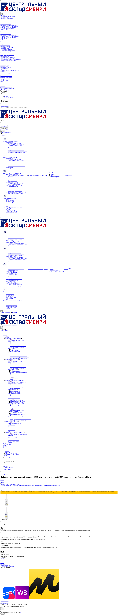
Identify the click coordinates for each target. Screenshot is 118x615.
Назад (8, 336)
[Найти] (1, 14)
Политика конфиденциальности (7, 566)
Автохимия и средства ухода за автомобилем (17, 434)
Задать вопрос (4, 128)
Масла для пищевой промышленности (18, 405)
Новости (2, 563)
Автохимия (7, 488)
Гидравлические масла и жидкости (17, 385)
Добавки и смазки (14, 378)
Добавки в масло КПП (15, 488)
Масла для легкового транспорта (15, 361)
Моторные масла (13, 343)
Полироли (44, 488)
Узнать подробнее (23, 612)
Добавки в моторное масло (25, 488)
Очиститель (2, 488)
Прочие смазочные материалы (14, 423)
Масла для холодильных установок (17, 414)
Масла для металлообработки (16, 400)
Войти (7, 129)
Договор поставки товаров (6, 565)
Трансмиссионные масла (15, 354)
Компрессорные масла (15, 391)
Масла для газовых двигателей (16, 395)
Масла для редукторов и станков (17, 410)
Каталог (7, 337)
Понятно (2, 613)
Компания (2, 560)
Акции (1, 559)
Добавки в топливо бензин (36, 488)
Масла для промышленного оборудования (17, 382)
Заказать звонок (4, 127)
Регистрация (3, 129)
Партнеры (2, 564)
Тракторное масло (14, 350)
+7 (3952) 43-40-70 (4, 90)
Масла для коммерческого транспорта (16, 340)
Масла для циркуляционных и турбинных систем (20, 419)
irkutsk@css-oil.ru (4, 106)
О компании (8, 450)
